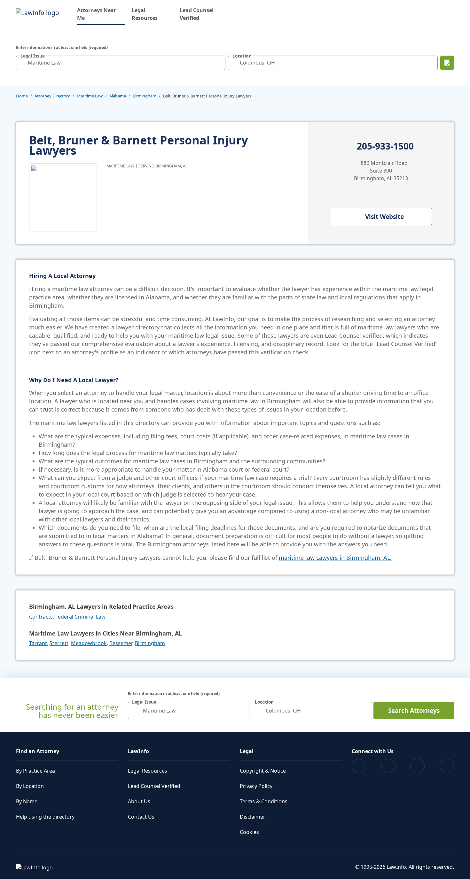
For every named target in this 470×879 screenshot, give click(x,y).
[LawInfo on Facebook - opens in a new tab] (359, 766)
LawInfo (138, 751)
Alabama (117, 96)
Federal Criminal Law (80, 616)
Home (22, 96)
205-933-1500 (385, 146)
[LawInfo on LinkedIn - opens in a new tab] (447, 766)
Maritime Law (90, 96)
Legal (247, 751)
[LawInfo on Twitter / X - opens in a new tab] (388, 766)
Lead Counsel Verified (197, 14)
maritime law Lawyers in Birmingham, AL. (335, 557)
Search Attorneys (414, 710)
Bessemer (120, 643)
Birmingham (144, 96)
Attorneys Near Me (101, 14)
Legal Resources (145, 14)
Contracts (41, 616)
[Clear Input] (219, 62)
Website (384, 216)
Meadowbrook (89, 643)
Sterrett (59, 643)
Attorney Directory (52, 96)
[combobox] (120, 63)
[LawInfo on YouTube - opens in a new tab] (417, 766)
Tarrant (38, 643)
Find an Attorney (37, 751)
